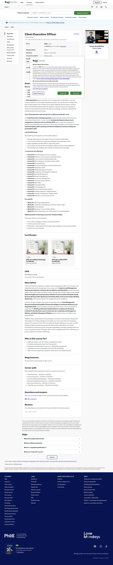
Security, (89, 553)
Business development (23, 461)
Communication (54, 461)
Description (10, 45)
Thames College (96, 48)
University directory (10, 505)
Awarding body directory (11, 508)
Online (7, 27)
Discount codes (9, 497)
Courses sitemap (9, 524)
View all (52, 457)
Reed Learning (88, 487)
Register (97, 2)
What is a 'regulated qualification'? (35, 447)
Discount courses (32, 17)
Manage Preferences (80, 553)
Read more (63, 46)
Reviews (9, 61)
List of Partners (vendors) (40, 89)
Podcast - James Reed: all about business (95, 500)
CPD (8, 42)
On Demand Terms (10, 519)
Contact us (7, 481)
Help (6, 479)
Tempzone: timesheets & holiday (93, 479)
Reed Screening (88, 492)
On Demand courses (57, 17)
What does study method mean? (34, 439)
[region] (57, 77)
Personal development (70, 461)
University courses (71, 17)
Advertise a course (10, 521)
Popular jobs (34, 487)
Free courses (82, 17)
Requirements (11, 53)
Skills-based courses (10, 513)
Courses (29, 2)
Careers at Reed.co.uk (63, 481)
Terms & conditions (102, 553)
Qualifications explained (11, 511)
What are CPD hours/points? (33, 443)
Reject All (63, 93)
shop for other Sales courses (55, 22)
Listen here (20, 552)
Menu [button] (6, 7)
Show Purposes (38, 93)
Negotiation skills (34, 461)
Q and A (9, 58)
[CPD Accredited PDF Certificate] (63, 247)
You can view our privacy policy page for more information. (53, 78)
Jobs (21, 2)
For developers (61, 484)
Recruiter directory (36, 484)
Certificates (10, 39)
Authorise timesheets (90, 481)
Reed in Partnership (89, 489)
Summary (10, 33)
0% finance (8, 503)
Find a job (33, 481)
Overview (10, 36)
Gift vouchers (8, 500)
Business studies (44, 461)
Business (61, 461)
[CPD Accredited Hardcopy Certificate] (37, 247)
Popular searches (35, 489)
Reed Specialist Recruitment (92, 484)
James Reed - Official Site (91, 497)
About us (59, 479)
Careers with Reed (89, 495)
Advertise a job (35, 500)
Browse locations (35, 492)
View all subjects (9, 487)
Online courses (44, 17)
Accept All (76, 93)
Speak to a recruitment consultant (93, 503)
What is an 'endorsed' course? (33, 452)
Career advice (39, 2)
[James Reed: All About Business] (9, 549)
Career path (10, 55)
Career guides (8, 516)
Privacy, (94, 553)
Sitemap (33, 503)
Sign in (105, 2)
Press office (60, 487)
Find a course (23, 13)
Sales (12, 27)
